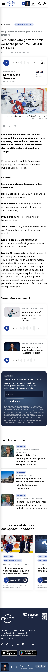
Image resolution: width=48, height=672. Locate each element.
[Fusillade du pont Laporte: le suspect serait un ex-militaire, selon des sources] (7, 500)
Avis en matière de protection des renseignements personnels (19, 414)
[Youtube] (33, 644)
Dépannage (32, 630)
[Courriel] (14, 126)
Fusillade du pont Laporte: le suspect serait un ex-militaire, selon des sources (31, 505)
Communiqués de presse (11, 636)
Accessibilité (22, 633)
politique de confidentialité (32, 420)
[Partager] (42, 62)
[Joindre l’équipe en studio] (33, 4)
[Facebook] (4, 126)
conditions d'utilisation (19, 422)
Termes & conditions (9, 630)
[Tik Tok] (13, 644)
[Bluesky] (18, 644)
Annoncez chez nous (9, 638)
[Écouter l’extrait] (6, 63)
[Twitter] (9, 126)
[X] (28, 644)
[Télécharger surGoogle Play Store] (28, 653)
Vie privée (22, 630)
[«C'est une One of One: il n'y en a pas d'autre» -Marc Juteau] (12, 311)
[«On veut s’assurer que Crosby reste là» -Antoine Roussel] (12, 346)
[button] (11, 667)
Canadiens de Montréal (24, 24)
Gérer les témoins (8, 633)
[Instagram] (7, 644)
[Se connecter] (44, 3)
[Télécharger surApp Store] (9, 653)
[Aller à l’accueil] (11, 5)
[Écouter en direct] (23, 4)
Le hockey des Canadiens (14, 586)
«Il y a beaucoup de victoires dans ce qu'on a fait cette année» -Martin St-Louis (16, 571)
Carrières (25, 636)
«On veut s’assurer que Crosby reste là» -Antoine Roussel (33, 350)
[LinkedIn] (23, 644)
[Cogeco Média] (30, 617)
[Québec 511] (44, 619)
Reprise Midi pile (27, 666)
